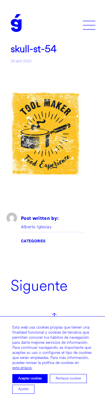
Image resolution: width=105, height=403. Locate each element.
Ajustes (23, 389)
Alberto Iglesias (36, 227)
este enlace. (22, 367)
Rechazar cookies (68, 378)
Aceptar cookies (30, 378)
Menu (89, 23)
